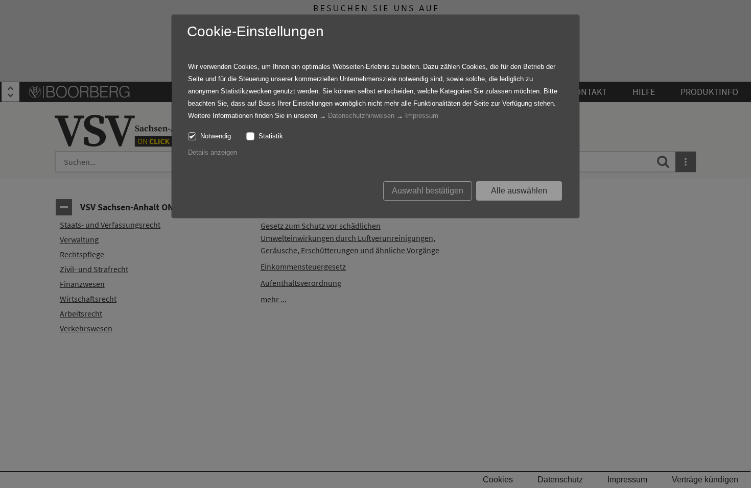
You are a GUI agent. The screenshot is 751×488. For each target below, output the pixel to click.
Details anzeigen (212, 152)
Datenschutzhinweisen (361, 115)
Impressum (421, 115)
